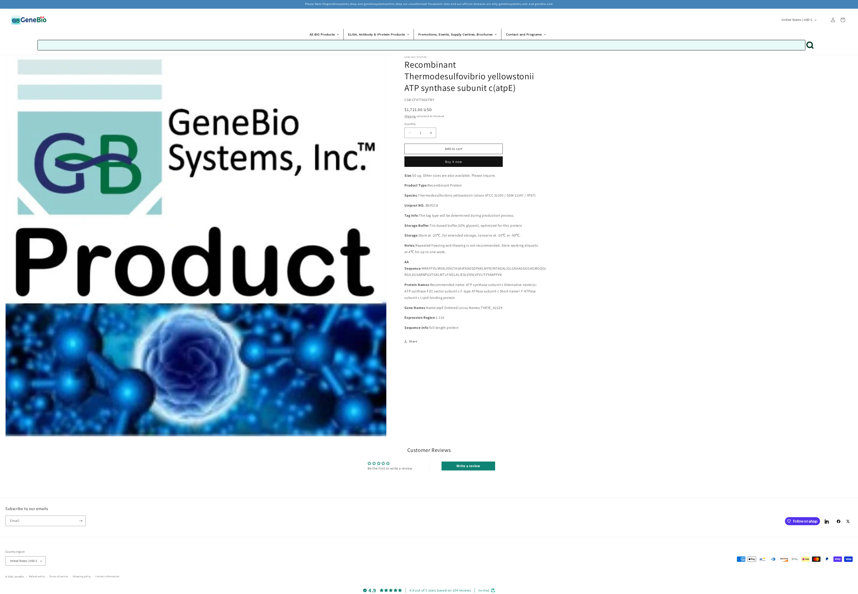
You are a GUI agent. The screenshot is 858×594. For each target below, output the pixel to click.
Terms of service (58, 576)
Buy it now (453, 162)
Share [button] (413, 342)
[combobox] (421, 45)
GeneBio (20, 576)
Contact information (107, 576)
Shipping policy (82, 576)
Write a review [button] (468, 466)
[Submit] (809, 45)
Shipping (410, 116)
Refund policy (37, 576)
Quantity (410, 124)
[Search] (823, 20)
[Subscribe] (81, 521)
